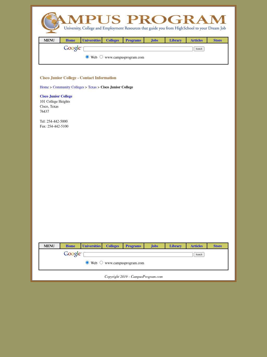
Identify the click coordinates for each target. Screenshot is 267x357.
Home (44, 86)
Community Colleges (68, 86)
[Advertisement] (206, 152)
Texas (92, 86)
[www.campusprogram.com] (133, 32)
